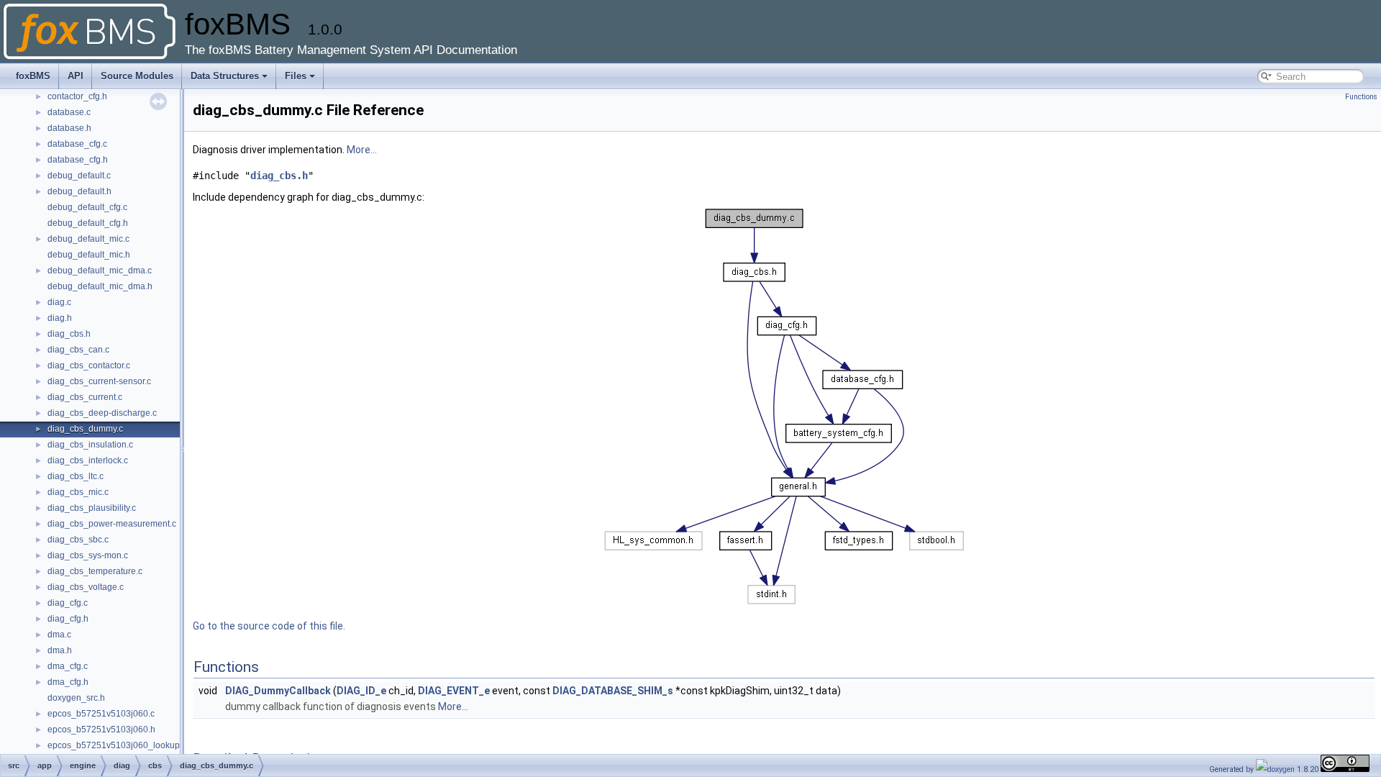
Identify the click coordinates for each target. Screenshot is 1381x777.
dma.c (59, 635)
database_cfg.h (77, 160)
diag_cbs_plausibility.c (91, 508)
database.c (69, 112)
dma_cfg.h (67, 682)
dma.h (59, 650)
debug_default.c (79, 176)
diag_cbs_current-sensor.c (99, 381)
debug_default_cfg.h (87, 223)
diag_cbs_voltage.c (85, 587)
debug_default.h (79, 191)
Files (295, 76)
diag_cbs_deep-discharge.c (102, 413)
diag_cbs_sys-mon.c (87, 555)
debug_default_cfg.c (87, 207)
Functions (1361, 96)
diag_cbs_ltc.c (75, 476)
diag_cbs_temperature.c (94, 571)
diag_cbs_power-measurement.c (111, 524)
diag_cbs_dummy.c (85, 429)
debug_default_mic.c (88, 239)
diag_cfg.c (67, 603)
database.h (69, 128)
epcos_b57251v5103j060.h (101, 729)
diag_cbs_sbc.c (78, 540)
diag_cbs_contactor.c (88, 365)
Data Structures (225, 76)
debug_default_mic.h (88, 255)
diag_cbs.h (69, 334)
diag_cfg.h (67, 619)
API (75, 76)
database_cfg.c (77, 144)
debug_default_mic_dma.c (99, 270)
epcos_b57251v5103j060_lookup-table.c (128, 745)
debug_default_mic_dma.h (99, 286)
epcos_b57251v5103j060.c (101, 714)
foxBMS (33, 76)
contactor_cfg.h (77, 96)
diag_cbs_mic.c (78, 492)
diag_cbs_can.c (78, 350)
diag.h (59, 318)
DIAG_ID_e (361, 690)
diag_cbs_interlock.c (87, 460)
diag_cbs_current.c (84, 397)
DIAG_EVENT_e (454, 690)
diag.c (59, 302)
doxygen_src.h (76, 698)
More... (362, 149)
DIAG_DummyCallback (278, 690)
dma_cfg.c (67, 666)
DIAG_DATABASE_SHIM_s (612, 690)
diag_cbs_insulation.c (90, 445)
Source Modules (137, 76)
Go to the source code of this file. (269, 626)
